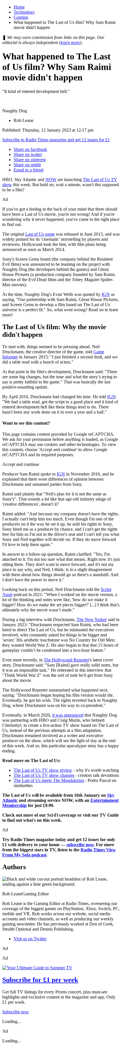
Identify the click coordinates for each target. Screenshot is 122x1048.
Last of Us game (40, 234)
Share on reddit (27, 164)
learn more (70, 42)
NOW (50, 179)
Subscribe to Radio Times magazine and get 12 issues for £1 (56, 139)
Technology (24, 12)
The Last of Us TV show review (43, 770)
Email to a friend (28, 169)
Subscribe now (15, 1011)
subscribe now (80, 844)
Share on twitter (28, 154)
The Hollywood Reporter (66, 659)
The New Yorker (92, 619)
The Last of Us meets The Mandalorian (49, 780)
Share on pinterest (30, 159)
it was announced (67, 715)
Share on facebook (30, 149)
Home (19, 7)
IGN (106, 294)
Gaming (21, 17)
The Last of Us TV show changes (44, 775)
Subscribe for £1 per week (40, 979)
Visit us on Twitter (30, 938)
